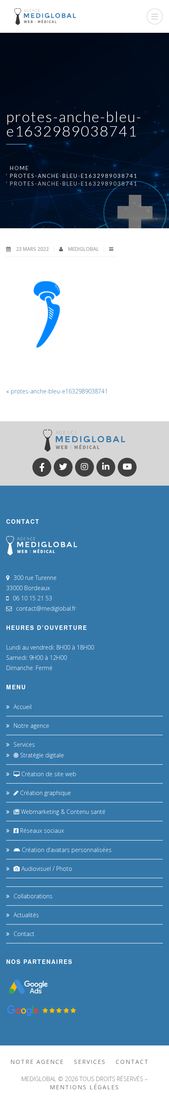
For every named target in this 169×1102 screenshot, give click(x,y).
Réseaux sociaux (41, 830)
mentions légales (84, 1087)
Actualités (26, 915)
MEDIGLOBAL (84, 248)
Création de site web (48, 774)
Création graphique (44, 793)
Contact (24, 934)
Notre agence (31, 725)
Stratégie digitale (41, 755)
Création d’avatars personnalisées (66, 850)
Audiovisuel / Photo (46, 869)
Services (24, 744)
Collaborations (33, 896)
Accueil (23, 707)
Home (19, 168)
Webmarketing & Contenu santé (62, 812)
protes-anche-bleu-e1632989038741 (74, 176)
